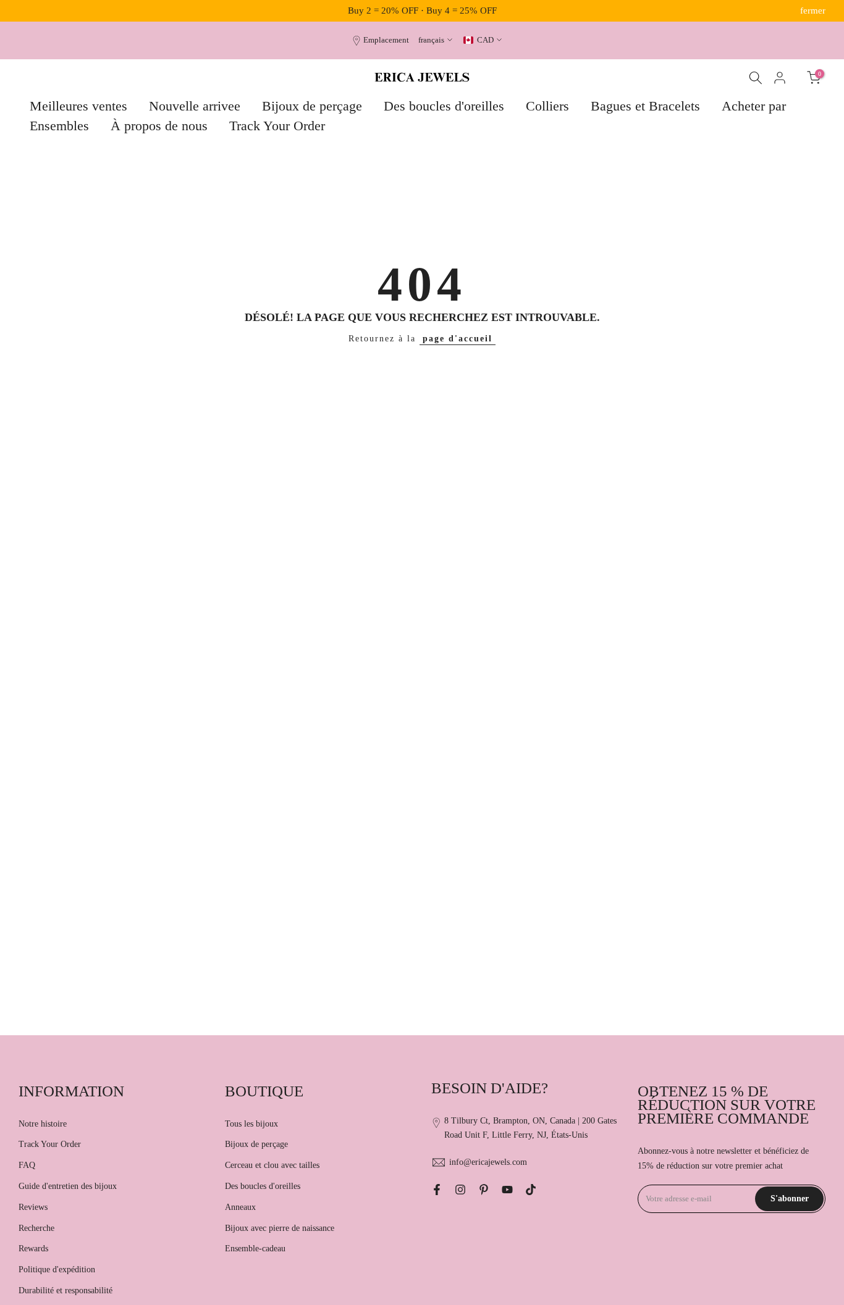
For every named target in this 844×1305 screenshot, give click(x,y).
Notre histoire (43, 1123)
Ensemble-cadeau (255, 1248)
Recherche (36, 1228)
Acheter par (754, 106)
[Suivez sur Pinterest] (483, 1189)
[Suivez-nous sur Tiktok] (530, 1189)
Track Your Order (277, 125)
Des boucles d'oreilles (444, 106)
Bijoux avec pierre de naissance (279, 1228)
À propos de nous (159, 125)
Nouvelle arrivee (194, 106)
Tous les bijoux (251, 1123)
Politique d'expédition (57, 1269)
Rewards (33, 1248)
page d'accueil (457, 338)
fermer (31, 10)
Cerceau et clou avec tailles (272, 1165)
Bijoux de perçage (312, 106)
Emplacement (386, 40)
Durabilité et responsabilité (65, 1290)
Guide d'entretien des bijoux (68, 1186)
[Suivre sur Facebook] (436, 1189)
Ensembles (59, 125)
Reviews (33, 1207)
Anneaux (240, 1207)
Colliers (547, 106)
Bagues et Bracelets (645, 106)
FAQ (27, 1165)
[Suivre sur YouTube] (507, 1189)
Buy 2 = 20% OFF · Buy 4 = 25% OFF (422, 10)
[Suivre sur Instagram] (460, 1189)
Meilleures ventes (78, 106)
